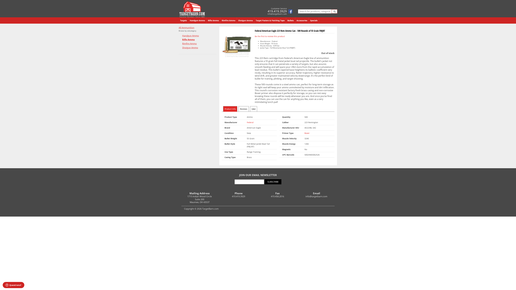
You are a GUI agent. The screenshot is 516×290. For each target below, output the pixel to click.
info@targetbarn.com (277, 14)
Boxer (307, 133)
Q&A (254, 109)
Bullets (290, 20)
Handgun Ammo (197, 20)
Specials (314, 20)
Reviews (243, 109)
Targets (183, 20)
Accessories (302, 20)
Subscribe (273, 181)
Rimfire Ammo (228, 20)
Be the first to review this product (270, 36)
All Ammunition (186, 27)
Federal (250, 122)
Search (334, 11)
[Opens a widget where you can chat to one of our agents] (13, 285)
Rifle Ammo (213, 20)
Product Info (230, 109)
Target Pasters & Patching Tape (270, 20)
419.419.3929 (277, 11)
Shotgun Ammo (245, 20)
